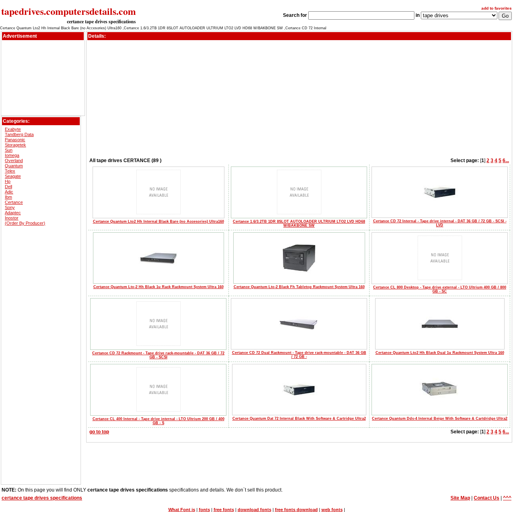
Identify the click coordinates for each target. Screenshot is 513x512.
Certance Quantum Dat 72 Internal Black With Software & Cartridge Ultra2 (299, 419)
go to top (99, 432)
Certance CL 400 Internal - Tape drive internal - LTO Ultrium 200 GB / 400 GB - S (158, 421)
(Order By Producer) (25, 223)
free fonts (224, 509)
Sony (10, 207)
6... (506, 160)
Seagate (13, 176)
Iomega (12, 155)
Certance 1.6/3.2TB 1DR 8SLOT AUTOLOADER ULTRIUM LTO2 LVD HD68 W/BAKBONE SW (299, 223)
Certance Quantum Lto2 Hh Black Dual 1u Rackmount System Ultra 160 (440, 353)
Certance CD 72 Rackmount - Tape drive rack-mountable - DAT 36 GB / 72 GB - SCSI (158, 355)
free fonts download (296, 509)
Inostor (11, 217)
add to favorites (496, 8)
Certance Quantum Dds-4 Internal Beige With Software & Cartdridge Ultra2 (439, 419)
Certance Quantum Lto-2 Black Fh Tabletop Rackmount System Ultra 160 (299, 287)
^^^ (507, 498)
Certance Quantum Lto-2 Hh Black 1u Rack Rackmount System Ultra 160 (158, 287)
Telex (10, 171)
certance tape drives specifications (101, 21)
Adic (9, 191)
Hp (7, 181)
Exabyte (13, 129)
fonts (204, 509)
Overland (14, 160)
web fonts (332, 509)
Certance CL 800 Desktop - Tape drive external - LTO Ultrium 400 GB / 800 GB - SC (439, 289)
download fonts (254, 509)
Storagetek (15, 144)
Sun (8, 150)
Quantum (14, 165)
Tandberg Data (19, 134)
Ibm (8, 197)
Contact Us (486, 498)
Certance (14, 202)
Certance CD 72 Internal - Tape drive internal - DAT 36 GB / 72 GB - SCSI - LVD (440, 223)
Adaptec (13, 212)
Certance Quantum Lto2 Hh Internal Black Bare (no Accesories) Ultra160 (158, 221)
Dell (8, 186)
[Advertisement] (43, 60)
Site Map (460, 498)
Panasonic (15, 139)
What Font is (181, 509)
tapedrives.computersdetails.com (68, 11)
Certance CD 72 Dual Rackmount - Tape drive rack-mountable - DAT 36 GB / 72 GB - (299, 355)
